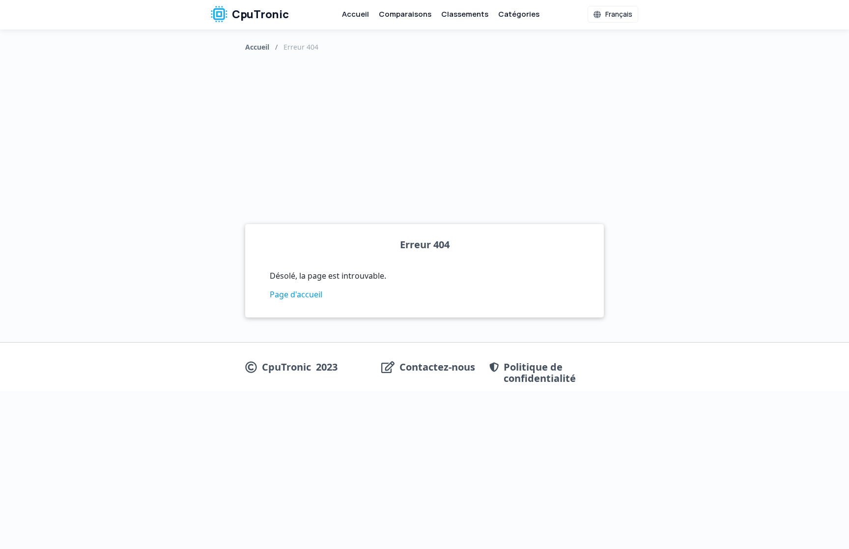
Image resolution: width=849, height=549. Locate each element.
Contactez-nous (437, 367)
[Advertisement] (424, 135)
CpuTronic (259, 14)
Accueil (355, 14)
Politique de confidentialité (540, 372)
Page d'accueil (296, 294)
